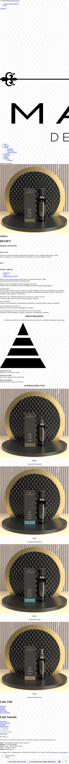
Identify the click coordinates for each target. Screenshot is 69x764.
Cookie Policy (5, 730)
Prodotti (6, 147)
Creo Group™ (64, 752)
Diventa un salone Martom (11, 4)
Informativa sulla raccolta (17, 762)
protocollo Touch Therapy (44, 285)
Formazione (7, 154)
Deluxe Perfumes (12, 152)
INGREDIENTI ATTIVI (11, 276)
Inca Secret (10, 150)
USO (5, 274)
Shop (5, 5)
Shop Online (3, 711)
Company (6, 145)
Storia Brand (3, 733)
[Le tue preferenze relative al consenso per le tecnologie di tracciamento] (66, 761)
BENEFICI (7, 273)
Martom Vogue (4, 726)
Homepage (3, 706)
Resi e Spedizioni (5, 712)
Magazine (6, 155)
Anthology (10, 149)
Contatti (6, 157)
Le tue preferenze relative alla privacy (42, 762)
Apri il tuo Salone (5, 723)
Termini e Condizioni (7, 732)
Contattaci (3, 724)
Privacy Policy (5, 728)
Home (5, 144)
